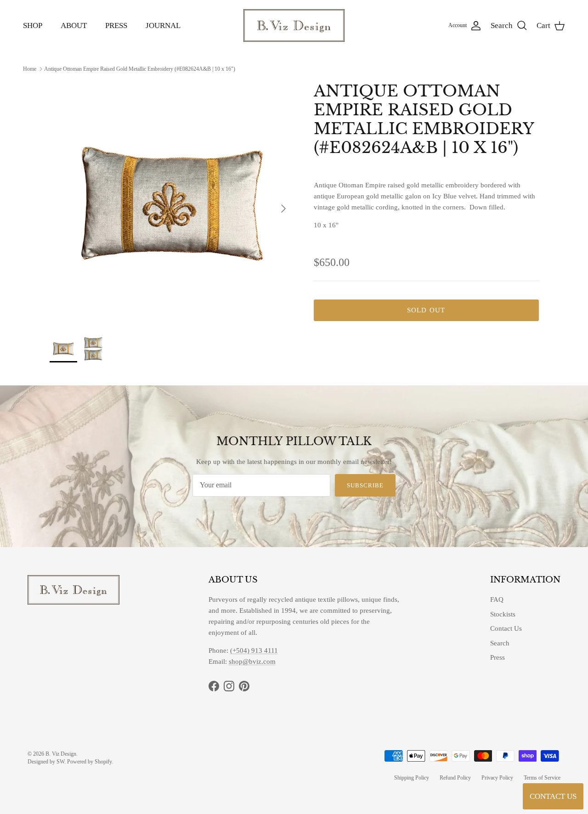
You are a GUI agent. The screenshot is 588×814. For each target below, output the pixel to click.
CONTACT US (553, 796)
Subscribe (365, 485)
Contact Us (506, 628)
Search (499, 643)
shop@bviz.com (252, 661)
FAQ (496, 599)
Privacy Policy (497, 777)
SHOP (32, 25)
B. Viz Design (60, 754)
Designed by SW (46, 761)
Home (29, 68)
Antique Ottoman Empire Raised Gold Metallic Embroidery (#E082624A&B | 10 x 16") (139, 68)
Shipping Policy (411, 777)
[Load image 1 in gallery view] (172, 204)
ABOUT (74, 25)
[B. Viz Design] (294, 25)
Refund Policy (455, 777)
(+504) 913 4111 (254, 650)
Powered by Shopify (89, 761)
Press (497, 657)
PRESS (116, 25)
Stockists (502, 614)
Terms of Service (542, 777)
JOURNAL (163, 25)
